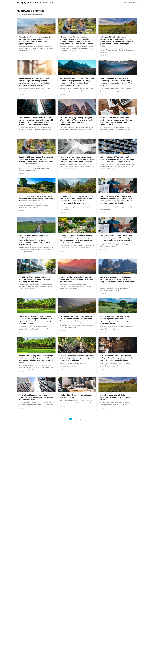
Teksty (124, 2)
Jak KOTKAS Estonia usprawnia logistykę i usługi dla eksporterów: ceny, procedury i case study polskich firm (35, 279)
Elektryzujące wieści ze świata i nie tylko (35, 2)
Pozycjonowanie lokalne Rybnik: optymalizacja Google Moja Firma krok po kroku (116, 397)
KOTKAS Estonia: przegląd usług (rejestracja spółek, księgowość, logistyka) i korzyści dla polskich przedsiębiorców (77, 358)
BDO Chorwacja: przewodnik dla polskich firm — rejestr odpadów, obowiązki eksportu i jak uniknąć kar (77, 279)
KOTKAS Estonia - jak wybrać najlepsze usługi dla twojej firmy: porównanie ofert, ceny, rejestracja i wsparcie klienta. (116, 358)
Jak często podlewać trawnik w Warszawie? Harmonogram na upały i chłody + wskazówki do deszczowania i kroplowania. (36, 198)
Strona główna (132, 2)
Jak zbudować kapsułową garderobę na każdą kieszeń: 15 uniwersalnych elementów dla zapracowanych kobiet (36, 397)
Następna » (81, 419)
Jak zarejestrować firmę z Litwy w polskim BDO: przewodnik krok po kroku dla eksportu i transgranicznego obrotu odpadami (77, 318)
